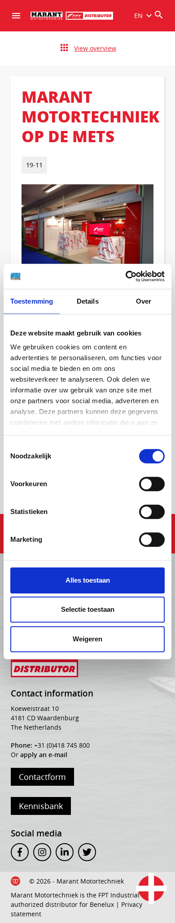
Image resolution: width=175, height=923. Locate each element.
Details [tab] (88, 301)
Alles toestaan (88, 580)
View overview (95, 48)
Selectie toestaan (87, 609)
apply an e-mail (43, 754)
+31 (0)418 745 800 (62, 745)
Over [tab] (143, 301)
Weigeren (87, 639)
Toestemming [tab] (31, 301)
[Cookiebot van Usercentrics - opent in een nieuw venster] (126, 276)
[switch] (152, 484)
